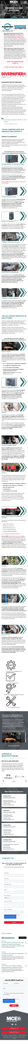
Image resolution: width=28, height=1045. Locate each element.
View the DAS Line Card (13, 67)
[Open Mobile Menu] (25, 2)
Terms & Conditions (13, 1035)
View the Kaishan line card (15, 62)
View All (22, 937)
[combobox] (14, 912)
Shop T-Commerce (22, 1035)
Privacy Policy (5, 1035)
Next (25, 779)
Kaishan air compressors (17, 36)
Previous (3, 779)
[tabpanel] (8, 776)
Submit (14, 922)
